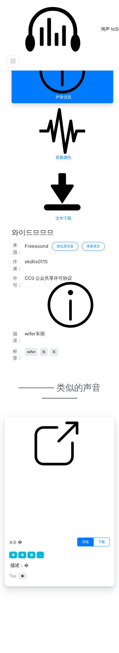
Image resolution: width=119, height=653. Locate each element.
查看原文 (93, 246)
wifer (31, 352)
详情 (85, 542)
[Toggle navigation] (13, 61)
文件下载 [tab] (62, 218)
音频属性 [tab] (62, 157)
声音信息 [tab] (62, 96)
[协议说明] (70, 304)
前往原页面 (65, 246)
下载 (101, 542)
